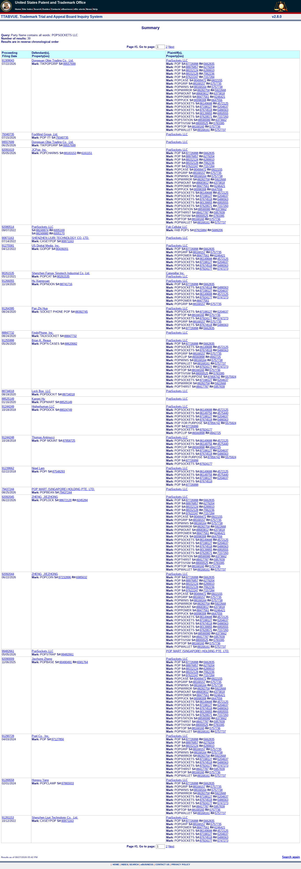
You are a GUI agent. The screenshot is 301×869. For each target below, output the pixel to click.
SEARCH (134, 864)
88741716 (66, 284)
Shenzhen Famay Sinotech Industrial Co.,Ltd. (61, 273)
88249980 (42, 233)
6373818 (219, 93)
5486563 (222, 110)
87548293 (58, 471)
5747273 (222, 268)
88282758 (203, 90)
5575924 (230, 376)
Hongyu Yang (40, 780)
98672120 (65, 500)
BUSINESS (147, 864)
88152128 (192, 73)
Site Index (27, 9)
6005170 (59, 233)
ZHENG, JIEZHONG (45, 497)
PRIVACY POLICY (180, 864)
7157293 (222, 116)
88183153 (70, 153)
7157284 (209, 77)
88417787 (202, 212)
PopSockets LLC (177, 60)
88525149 (8, 398)
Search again (291, 857)
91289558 (8, 780)
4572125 (222, 103)
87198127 (206, 106)
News (89, 9)
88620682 (71, 343)
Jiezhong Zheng (42, 659)
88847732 (8, 332)
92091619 (8, 149)
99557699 (69, 63)
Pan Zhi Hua (40, 308)
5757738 (217, 87)
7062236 (209, 73)
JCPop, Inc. (39, 149)
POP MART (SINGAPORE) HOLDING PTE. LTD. (63, 489)
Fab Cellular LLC (176, 227)
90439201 (62, 249)
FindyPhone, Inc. (43, 332)
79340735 (8, 134)
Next (171, 46)
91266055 (8, 281)
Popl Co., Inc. (40, 736)
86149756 (206, 413)
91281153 (8, 817)
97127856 (58, 739)
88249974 (42, 230)
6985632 (81, 577)
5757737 (220, 130)
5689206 (217, 230)
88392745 (81, 311)
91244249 (8, 406)
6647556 (217, 100)
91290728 (8, 736)
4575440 (222, 413)
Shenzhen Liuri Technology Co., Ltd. (55, 817)
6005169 (59, 230)
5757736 (215, 126)
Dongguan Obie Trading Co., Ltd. (53, 60)
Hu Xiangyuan (41, 281)
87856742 (214, 376)
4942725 (215, 357)
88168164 (200, 87)
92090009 (8, 659)
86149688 (206, 103)
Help (95, 9)
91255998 (8, 340)
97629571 (206, 116)
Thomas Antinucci (43, 437)
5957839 (219, 212)
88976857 (192, 67)
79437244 (8, 489)
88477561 (203, 97)
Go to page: (147, 46)
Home (18, 9)
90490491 (65, 662)
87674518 (206, 110)
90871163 (8, 238)
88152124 (192, 70)
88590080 (204, 120)
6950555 (222, 113)
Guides (46, 9)
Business (67, 9)
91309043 (8, 60)
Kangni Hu (38, 398)
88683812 (202, 93)
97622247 (192, 77)
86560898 (198, 357)
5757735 (216, 83)
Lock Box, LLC (41, 391)
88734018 (8, 391)
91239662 (8, 468)
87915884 (200, 230)
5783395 (219, 123)
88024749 (66, 409)
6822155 (217, 80)
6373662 (221, 120)
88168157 (199, 83)
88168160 (198, 126)
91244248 (8, 437)
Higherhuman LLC (43, 406)
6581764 (82, 662)
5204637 (222, 106)
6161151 (87, 153)
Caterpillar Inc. (175, 273)
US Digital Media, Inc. (46, 245)
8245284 (82, 500)
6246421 (219, 97)
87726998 (192, 63)
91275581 (8, 245)
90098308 (200, 100)
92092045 (8, 497)
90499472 (200, 80)
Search (37, 9)
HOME (116, 864)
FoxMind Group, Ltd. (45, 134)
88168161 (203, 130)
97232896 (65, 577)
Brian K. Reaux (41, 340)
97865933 (67, 783)
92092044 (8, 574)
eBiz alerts (79, 9)
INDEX (124, 864)
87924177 (206, 268)
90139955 (206, 113)
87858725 (69, 440)
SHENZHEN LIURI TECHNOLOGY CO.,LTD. (60, 238)
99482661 (8, 651)
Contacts (55, 9)
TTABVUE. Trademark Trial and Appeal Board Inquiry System (51, 17)
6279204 (209, 67)
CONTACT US (162, 864)
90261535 (8, 273)
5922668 (220, 90)
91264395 (8, 308)
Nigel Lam (38, 468)
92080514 (8, 227)
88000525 (202, 123)
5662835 (209, 63)
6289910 (209, 70)
